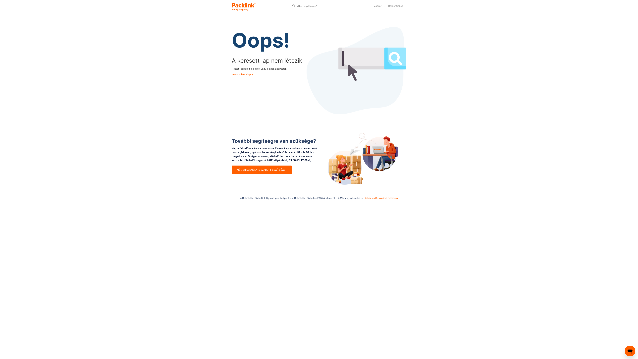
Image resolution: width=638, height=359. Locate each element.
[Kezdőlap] (244, 6)
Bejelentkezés (395, 5)
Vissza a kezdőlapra (242, 74)
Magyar (377, 5)
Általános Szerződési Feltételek (381, 198)
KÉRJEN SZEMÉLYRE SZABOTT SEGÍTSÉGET (262, 169)
